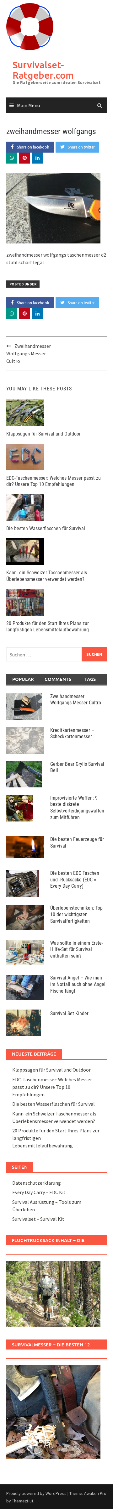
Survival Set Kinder (69, 1013)
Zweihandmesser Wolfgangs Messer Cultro (28, 353)
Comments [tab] (58, 679)
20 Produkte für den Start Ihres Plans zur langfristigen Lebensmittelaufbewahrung (47, 626)
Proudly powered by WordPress (36, 1493)
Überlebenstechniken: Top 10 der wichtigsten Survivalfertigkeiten (76, 914)
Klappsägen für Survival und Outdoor (43, 434)
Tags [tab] (90, 679)
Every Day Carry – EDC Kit (39, 1192)
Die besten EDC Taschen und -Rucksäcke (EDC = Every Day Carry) (74, 879)
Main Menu (28, 105)
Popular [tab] (23, 679)
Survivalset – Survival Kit (38, 1219)
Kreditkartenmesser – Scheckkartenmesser (72, 733)
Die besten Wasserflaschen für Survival (45, 528)
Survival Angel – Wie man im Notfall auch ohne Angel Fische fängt (77, 984)
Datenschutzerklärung (36, 1183)
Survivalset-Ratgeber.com (43, 70)
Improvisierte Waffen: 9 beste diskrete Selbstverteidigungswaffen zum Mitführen (77, 807)
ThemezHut (22, 1501)
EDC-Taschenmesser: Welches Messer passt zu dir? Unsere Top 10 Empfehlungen (53, 481)
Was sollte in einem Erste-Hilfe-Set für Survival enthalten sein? (76, 949)
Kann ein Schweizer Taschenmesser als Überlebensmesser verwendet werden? (46, 576)
